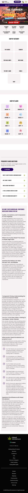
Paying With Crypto (14, 464)
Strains (14, 471)
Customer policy (14, 480)
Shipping (14, 476)
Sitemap (14, 485)
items (23, 2)
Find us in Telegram (14, 460)
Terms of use (14, 482)
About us (14, 451)
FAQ (14, 455)
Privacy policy (14, 478)
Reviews (14, 473)
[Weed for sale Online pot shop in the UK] (14, 15)
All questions (7, 169)
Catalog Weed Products (14, 449)
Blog (14, 458)
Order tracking (17, 1)
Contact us (14, 453)
